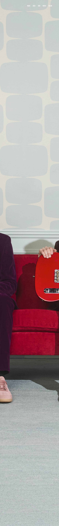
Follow (50, 6)
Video (34, 6)
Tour (39, 6)
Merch (44, 6)
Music (28, 6)
